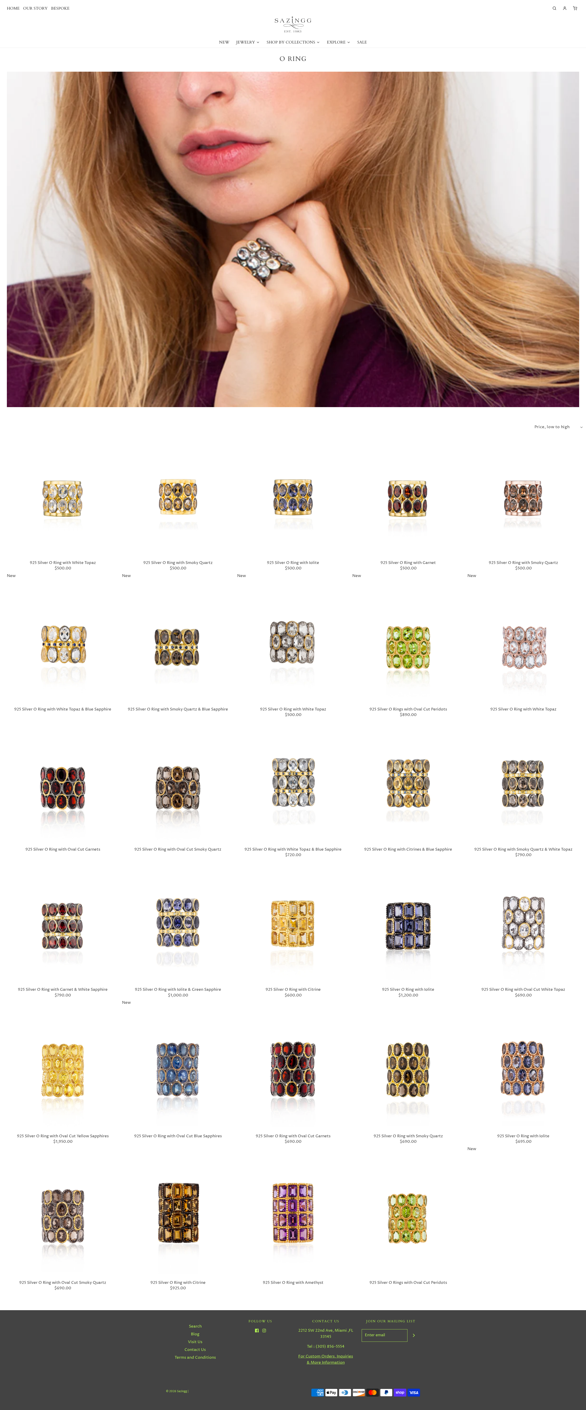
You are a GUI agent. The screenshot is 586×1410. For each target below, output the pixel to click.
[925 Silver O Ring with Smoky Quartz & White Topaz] (523, 785)
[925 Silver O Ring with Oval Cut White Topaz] (523, 925)
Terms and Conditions (195, 1357)
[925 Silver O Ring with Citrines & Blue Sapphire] (408, 785)
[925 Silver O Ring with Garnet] (408, 499)
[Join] (413, 1335)
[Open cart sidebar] (575, 8)
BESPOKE (60, 8)
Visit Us (195, 1342)
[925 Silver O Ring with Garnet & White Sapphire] (63, 925)
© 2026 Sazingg (176, 1391)
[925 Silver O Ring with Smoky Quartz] (178, 499)
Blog (195, 1334)
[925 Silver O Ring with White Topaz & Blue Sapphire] (63, 645)
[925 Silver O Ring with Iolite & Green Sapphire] (178, 925)
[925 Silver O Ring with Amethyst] (293, 1218)
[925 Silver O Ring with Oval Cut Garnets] (63, 785)
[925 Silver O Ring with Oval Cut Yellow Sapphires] (63, 1072)
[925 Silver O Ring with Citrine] (293, 925)
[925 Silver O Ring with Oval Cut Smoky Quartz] (178, 785)
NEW (224, 42)
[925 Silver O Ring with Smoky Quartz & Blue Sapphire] (178, 645)
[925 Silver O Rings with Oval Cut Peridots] (408, 645)
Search (195, 1326)
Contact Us (195, 1350)
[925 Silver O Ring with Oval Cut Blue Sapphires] (178, 1072)
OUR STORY (35, 8)
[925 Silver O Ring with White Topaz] (63, 499)
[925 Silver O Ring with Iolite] (293, 499)
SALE (362, 42)
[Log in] (564, 8)
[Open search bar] (554, 8)
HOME (13, 8)
